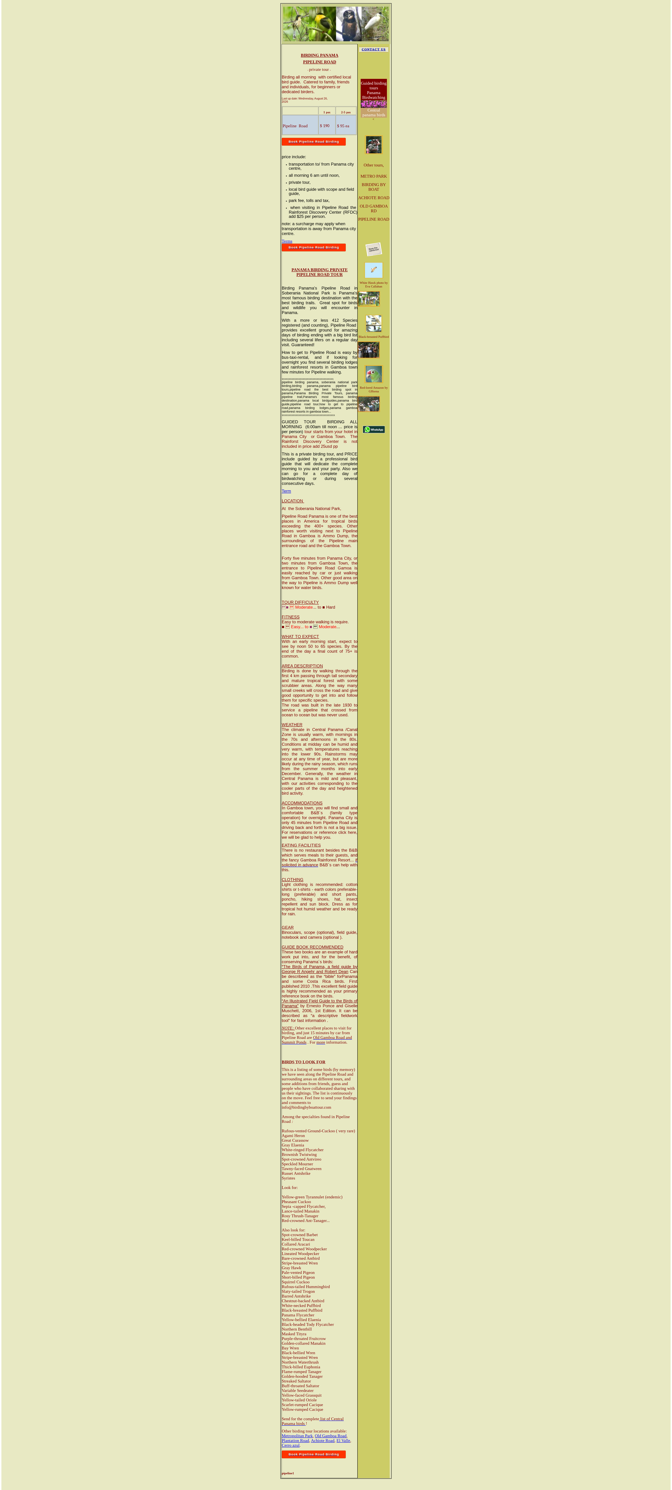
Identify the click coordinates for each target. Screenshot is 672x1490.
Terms (287, 241)
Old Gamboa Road (330, 1436)
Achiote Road (322, 1440)
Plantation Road (295, 1440)
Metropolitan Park (297, 1436)
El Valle (343, 1440)
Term (286, 491)
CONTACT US (374, 49)
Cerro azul (291, 1445)
